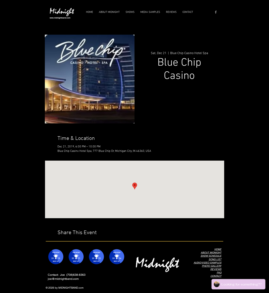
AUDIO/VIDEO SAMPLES (207, 262)
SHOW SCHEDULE (211, 255)
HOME (217, 249)
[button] (150, 12)
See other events (179, 101)
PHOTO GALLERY (211, 266)
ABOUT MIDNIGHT (211, 252)
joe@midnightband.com (63, 279)
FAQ (219, 272)
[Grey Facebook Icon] (216, 12)
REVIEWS (215, 269)
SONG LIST (215, 259)
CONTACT (215, 276)
